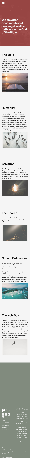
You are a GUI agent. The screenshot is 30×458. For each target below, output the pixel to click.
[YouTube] (9, 414)
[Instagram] (6, 414)
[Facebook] (3, 414)
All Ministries (5, 429)
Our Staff (4, 427)
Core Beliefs (5, 425)
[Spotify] (3, 417)
